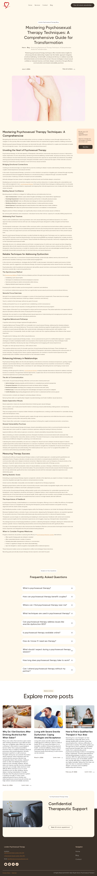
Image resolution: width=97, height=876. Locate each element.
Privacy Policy (6, 872)
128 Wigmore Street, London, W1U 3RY (14, 852)
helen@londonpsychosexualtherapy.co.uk (17, 858)
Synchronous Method (11, 275)
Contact (45, 5)
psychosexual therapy (27, 184)
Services (37, 5)
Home (30, 5)
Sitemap (14, 872)
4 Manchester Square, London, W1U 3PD (14, 855)
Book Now (85, 147)
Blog (51, 5)
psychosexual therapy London (45, 534)
